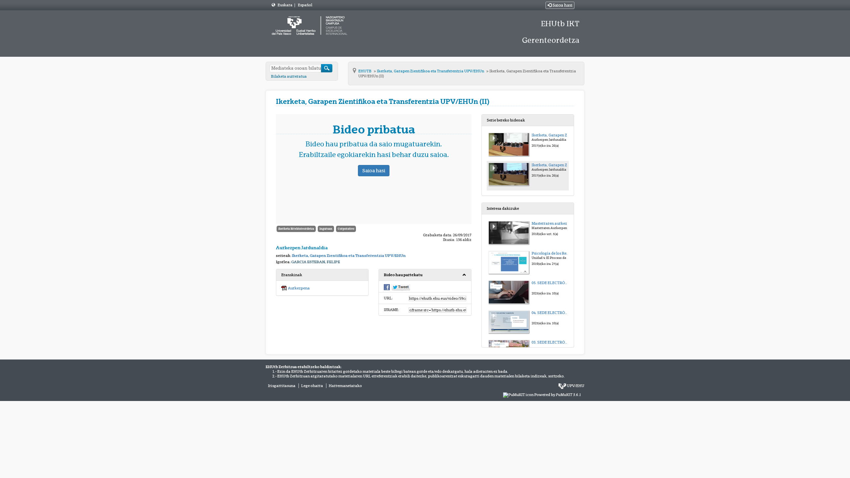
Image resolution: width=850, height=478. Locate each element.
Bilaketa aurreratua (289, 76)
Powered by (557, 394)
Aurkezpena (299, 288)
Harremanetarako (345, 385)
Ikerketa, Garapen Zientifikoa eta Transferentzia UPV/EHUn (431, 71)
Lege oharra (312, 385)
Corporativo (346, 228)
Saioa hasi (562, 5)
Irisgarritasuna (282, 385)
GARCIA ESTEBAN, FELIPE (315, 262)
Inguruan (325, 228)
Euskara (285, 5)
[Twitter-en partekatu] (400, 287)
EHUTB (365, 71)
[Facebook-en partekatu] (387, 286)
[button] (425, 275)
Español (305, 5)
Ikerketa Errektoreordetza (296, 228)
